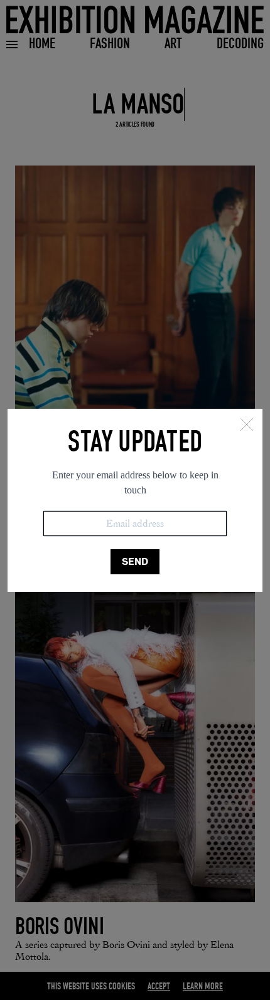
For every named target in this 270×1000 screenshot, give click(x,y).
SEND (135, 561)
